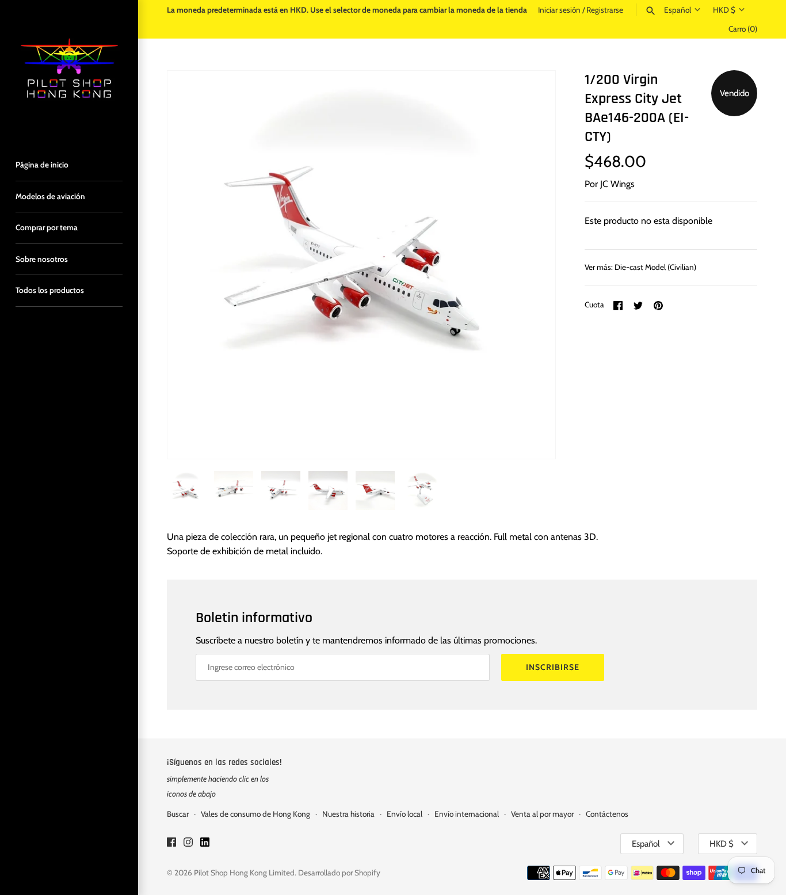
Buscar (178, 813)
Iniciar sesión (559, 9)
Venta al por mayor (542, 813)
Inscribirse (552, 667)
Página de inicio (42, 164)
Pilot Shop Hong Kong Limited (244, 872)
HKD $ (724, 9)
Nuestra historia (348, 813)
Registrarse (604, 9)
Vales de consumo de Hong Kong (255, 813)
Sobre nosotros (42, 259)
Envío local (404, 813)
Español (677, 9)
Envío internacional (466, 813)
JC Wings (617, 183)
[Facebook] (171, 844)
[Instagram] (188, 844)
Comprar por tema (47, 227)
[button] (531, 264)
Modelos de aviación (50, 196)
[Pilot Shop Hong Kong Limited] (69, 69)
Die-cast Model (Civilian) (655, 267)
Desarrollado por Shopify (339, 872)
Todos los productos (50, 290)
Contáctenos (607, 813)
